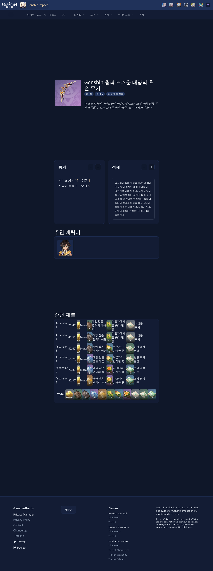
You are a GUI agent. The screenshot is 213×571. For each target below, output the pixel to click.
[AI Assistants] (208, 5)
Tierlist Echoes (116, 559)
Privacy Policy (21, 520)
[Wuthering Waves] (186, 5)
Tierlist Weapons (117, 554)
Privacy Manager (23, 514)
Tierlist (112, 522)
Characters (114, 517)
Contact (18, 525)
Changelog (20, 530)
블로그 (52, 14)
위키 (141, 14)
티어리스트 (124, 14)
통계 (106, 14)
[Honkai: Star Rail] (171, 5)
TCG (62, 14)
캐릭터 (30, 14)
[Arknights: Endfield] (193, 5)
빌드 (39, 14)
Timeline (18, 536)
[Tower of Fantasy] (164, 5)
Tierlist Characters (118, 550)
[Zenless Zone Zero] (179, 5)
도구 (92, 14)
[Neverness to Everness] (201, 5)
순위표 (77, 14)
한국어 (68, 510)
